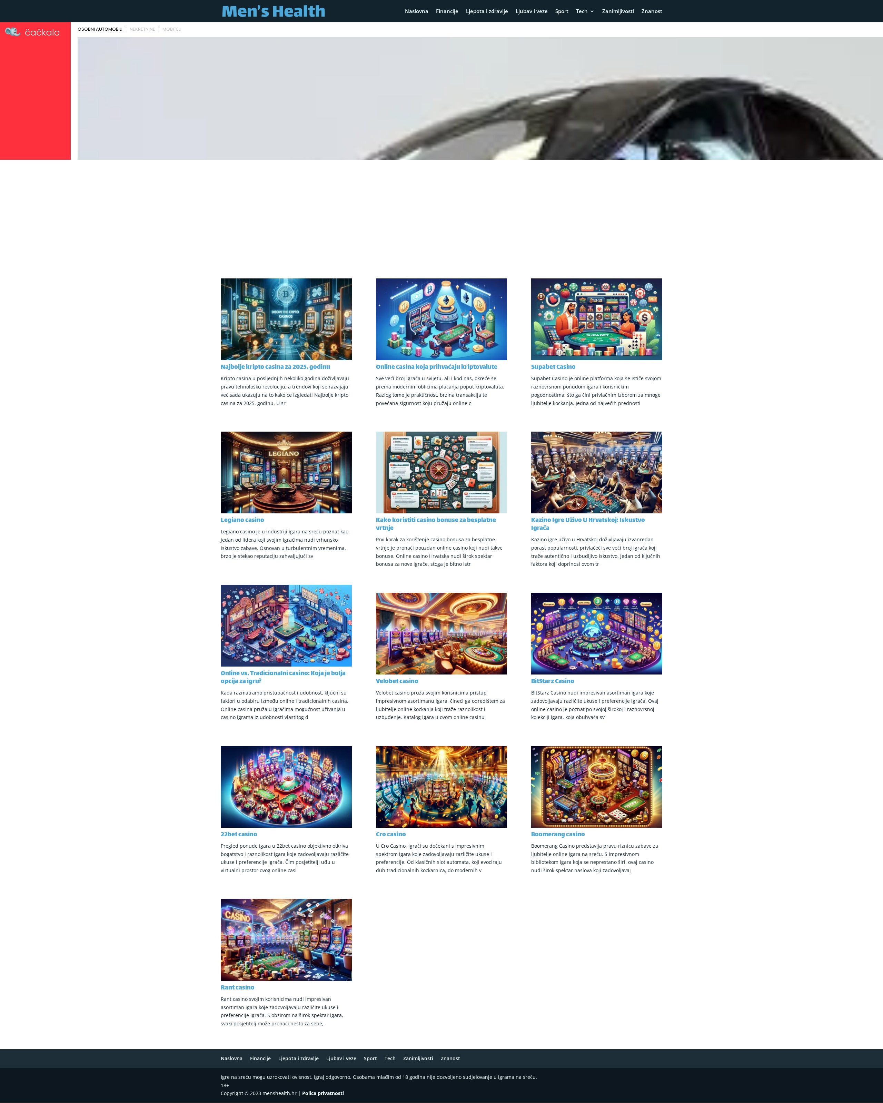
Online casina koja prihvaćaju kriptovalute (436, 367)
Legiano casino (242, 520)
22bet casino (239, 834)
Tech (582, 11)
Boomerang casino (558, 834)
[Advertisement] (441, 214)
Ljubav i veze (532, 11)
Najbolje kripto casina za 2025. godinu (275, 367)
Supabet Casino (553, 367)
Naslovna (416, 11)
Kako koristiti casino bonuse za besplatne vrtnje (436, 524)
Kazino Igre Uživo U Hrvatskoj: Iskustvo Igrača (588, 524)
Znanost (652, 11)
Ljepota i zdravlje (487, 11)
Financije (447, 11)
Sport (561, 11)
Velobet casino (397, 681)
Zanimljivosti (618, 11)
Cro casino (391, 834)
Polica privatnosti (323, 1093)
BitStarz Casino (552, 681)
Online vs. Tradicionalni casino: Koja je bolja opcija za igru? (283, 677)
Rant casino (238, 988)
